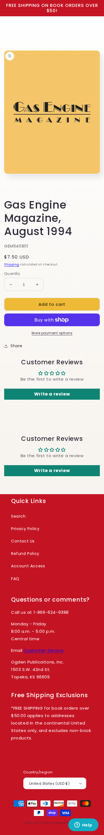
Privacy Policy (25, 528)
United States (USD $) (49, 783)
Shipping (11, 264)
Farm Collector (43, 823)
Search (18, 516)
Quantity (12, 273)
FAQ (15, 578)
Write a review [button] (52, 394)
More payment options (52, 333)
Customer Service (44, 650)
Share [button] (16, 346)
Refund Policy (25, 553)
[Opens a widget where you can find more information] (83, 825)
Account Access (28, 566)
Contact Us (23, 541)
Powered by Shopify (67, 823)
